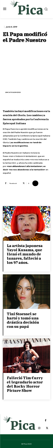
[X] (47, 428)
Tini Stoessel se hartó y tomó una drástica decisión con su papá (23, 320)
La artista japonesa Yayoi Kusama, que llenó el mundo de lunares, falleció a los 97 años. (25, 254)
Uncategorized (13, 92)
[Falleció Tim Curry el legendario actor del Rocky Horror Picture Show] (26, 355)
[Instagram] (39, 428)
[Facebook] (45, 420)
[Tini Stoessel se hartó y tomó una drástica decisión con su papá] (26, 291)
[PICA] (26, 9)
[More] (35, 183)
